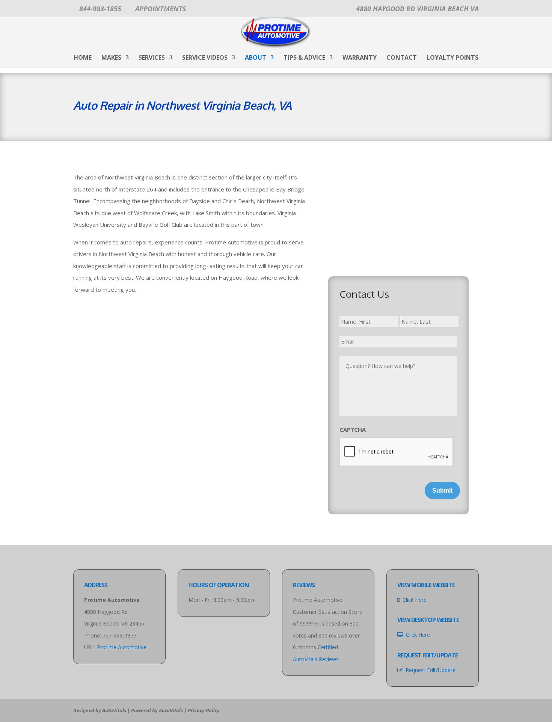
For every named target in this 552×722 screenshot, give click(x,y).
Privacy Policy (204, 710)
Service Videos (205, 58)
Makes (111, 58)
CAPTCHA (352, 429)
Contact (401, 58)
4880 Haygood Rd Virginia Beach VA (417, 8)
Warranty (359, 58)
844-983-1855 (100, 8)
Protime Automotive (121, 647)
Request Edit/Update (429, 670)
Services (152, 58)
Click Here (413, 599)
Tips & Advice (304, 58)
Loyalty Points (452, 58)
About (255, 58)
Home (83, 58)
